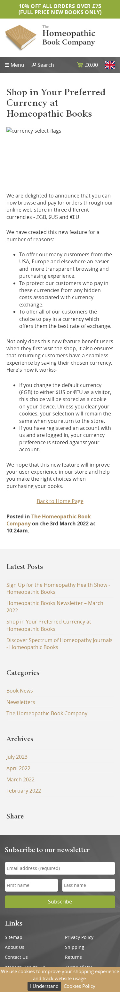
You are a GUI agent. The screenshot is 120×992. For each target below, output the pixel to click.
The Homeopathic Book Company (46, 713)
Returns (73, 957)
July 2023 (17, 756)
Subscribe (60, 901)
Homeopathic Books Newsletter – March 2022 (54, 607)
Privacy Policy (79, 937)
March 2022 (20, 779)
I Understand (44, 986)
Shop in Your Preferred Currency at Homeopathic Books (48, 625)
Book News (19, 690)
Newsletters (20, 702)
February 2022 (23, 790)
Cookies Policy (79, 986)
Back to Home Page (60, 501)
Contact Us (16, 957)
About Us (14, 947)
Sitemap (13, 937)
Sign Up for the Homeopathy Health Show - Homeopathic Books (58, 588)
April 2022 (18, 768)
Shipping (74, 947)
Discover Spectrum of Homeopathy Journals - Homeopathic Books (59, 644)
